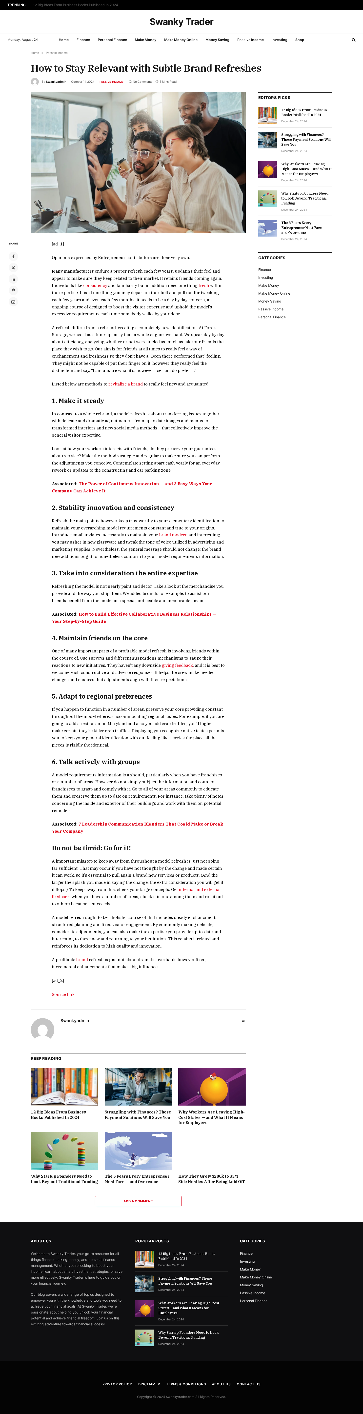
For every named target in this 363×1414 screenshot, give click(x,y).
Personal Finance (112, 40)
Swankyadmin (56, 81)
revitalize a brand (125, 384)
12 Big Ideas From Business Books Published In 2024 (58, 1115)
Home (64, 40)
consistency (95, 285)
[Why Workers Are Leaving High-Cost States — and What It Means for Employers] (212, 1087)
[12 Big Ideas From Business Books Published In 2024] (64, 1087)
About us (221, 1384)
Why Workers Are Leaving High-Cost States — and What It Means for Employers (211, 1117)
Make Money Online (181, 40)
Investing (279, 40)
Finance (83, 40)
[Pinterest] (13, 290)
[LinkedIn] (13, 279)
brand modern (173, 535)
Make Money (145, 40)
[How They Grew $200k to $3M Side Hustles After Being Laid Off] (212, 1151)
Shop (299, 40)
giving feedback (177, 665)
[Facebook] (13, 256)
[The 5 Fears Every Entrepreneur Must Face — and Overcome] (138, 1151)
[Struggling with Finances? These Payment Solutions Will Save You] (138, 1087)
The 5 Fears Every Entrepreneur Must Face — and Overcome (137, 1179)
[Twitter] (13, 267)
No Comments (142, 81)
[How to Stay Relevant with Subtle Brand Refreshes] (138, 162)
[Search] (353, 39)
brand (82, 959)
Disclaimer (149, 1384)
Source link (63, 994)
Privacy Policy (117, 1384)
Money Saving (217, 40)
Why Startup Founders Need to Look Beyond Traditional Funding (64, 1179)
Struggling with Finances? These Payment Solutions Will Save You (86, 5)
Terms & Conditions (186, 1384)
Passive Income (250, 40)
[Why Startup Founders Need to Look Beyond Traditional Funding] (64, 1151)
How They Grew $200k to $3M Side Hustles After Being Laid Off (211, 1179)
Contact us (249, 1384)
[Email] (13, 301)
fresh (204, 285)
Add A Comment (138, 1201)
